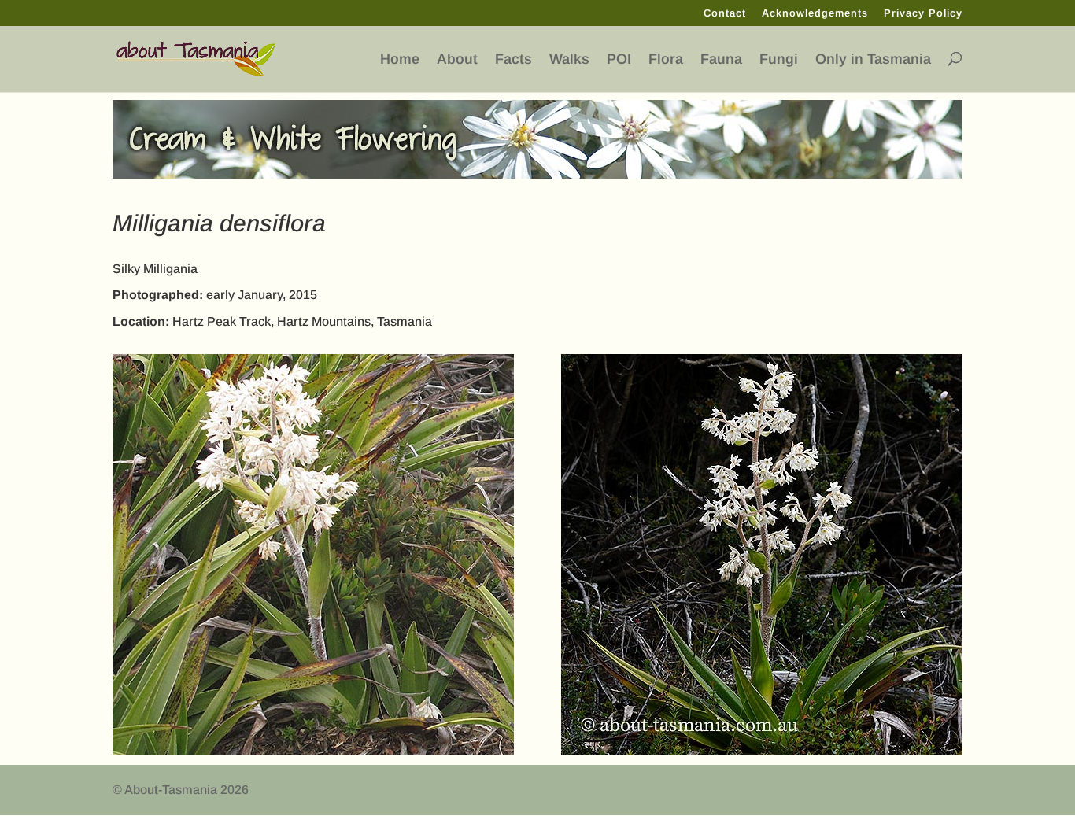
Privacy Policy (923, 13)
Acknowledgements (815, 13)
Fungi (778, 59)
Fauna (721, 59)
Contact (725, 13)
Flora (665, 59)
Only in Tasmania (873, 59)
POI (619, 59)
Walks (569, 59)
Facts (513, 59)
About (457, 59)
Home (399, 59)
